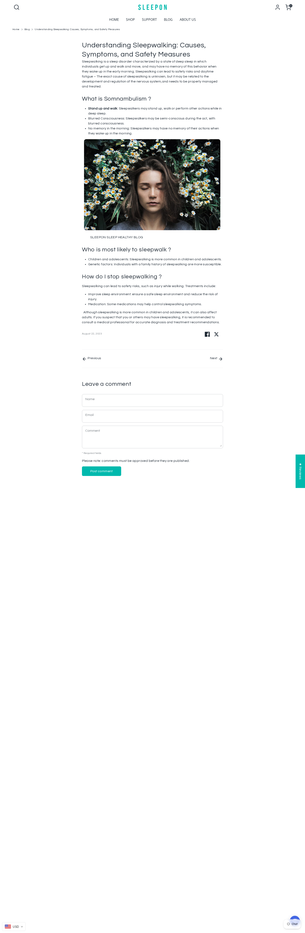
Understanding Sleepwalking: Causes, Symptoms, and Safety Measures (77, 29)
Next (214, 358)
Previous (94, 358)
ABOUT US (188, 19)
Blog (27, 29)
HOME (114, 19)
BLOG (168, 19)
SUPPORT (149, 19)
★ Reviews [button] (300, 471)
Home (16, 29)
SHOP (130, 19)
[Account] (277, 7)
